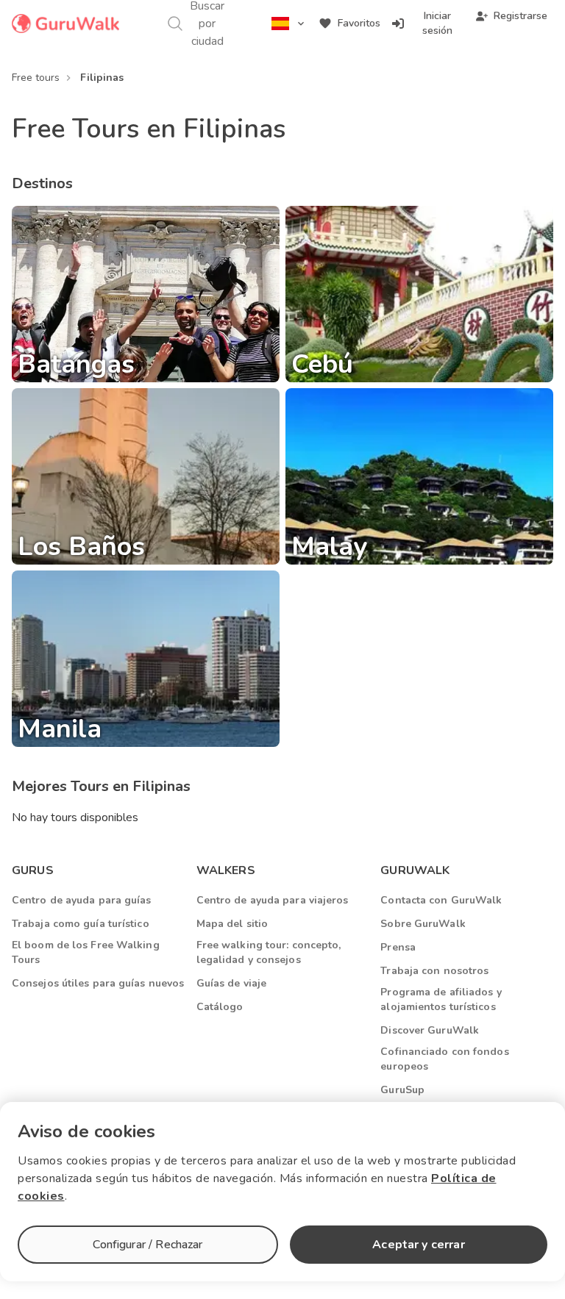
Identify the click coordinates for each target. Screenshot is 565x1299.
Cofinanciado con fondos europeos (444, 1059)
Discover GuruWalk (429, 1030)
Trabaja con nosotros (434, 971)
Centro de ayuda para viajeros (272, 900)
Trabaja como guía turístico (80, 924)
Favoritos (359, 23)
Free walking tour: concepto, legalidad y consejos (268, 952)
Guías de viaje (231, 983)
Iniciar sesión (437, 23)
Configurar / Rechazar (147, 1245)
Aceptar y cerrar (418, 1245)
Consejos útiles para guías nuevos (98, 983)
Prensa (398, 947)
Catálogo (220, 1007)
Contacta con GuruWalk (441, 900)
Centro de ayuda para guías (82, 900)
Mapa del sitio (232, 924)
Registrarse (520, 16)
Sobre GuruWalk (422, 924)
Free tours (36, 78)
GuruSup (402, 1090)
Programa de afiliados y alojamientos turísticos (440, 999)
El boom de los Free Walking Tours (86, 952)
